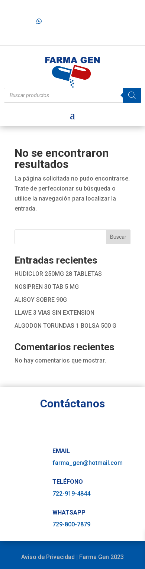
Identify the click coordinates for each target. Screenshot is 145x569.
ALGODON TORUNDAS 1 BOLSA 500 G (65, 325)
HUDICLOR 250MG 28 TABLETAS (58, 273)
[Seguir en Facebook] (107, 18)
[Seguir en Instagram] (119, 18)
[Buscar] (132, 95)
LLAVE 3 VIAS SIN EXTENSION (54, 312)
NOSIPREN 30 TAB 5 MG (46, 286)
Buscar (118, 237)
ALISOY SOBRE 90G (40, 299)
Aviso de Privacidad (48, 556)
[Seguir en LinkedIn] (131, 18)
